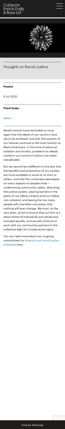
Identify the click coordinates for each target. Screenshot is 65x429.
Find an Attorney (32, 424)
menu (59, 6)
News (7, 117)
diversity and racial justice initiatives (31, 242)
